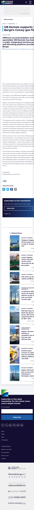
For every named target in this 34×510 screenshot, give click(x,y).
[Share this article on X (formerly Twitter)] (7, 189)
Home (4, 23)
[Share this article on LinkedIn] (3, 189)
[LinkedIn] (10, 425)
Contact (3, 458)
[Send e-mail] (18, 425)
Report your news (6, 449)
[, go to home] (7, 2)
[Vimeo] (14, 425)
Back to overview (8, 19)
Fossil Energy (11, 23)
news (4, 181)
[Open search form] (26, 2)
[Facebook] (2, 425)
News (2, 431)
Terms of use (5, 455)
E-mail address (5, 407)
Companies (4, 440)
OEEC (3, 434)
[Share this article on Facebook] (11, 189)
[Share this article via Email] (15, 189)
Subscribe (10, 208)
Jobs (2, 437)
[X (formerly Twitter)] (6, 425)
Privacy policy (5, 452)
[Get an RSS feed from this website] (21, 425)
